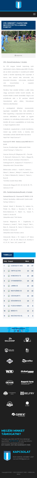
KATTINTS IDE (14, 441)
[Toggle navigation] (34, 14)
